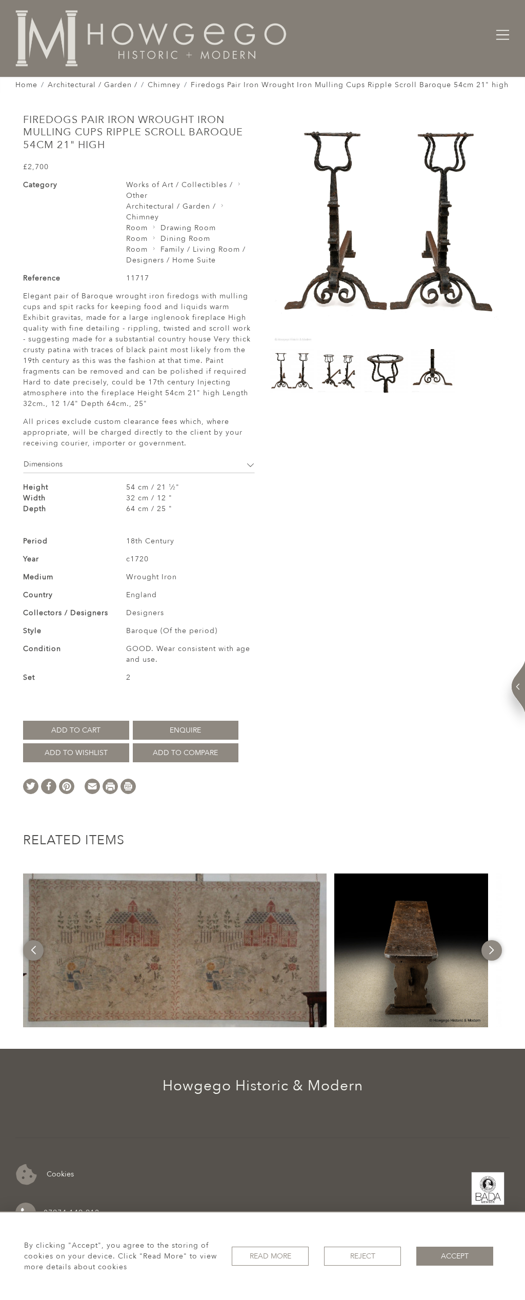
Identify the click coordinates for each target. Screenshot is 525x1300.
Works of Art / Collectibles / (179, 185)
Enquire (185, 730)
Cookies (59, 1174)
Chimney (164, 85)
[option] (175, 950)
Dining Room (185, 238)
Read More (270, 1256)
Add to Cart (75, 730)
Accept (455, 1256)
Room (137, 228)
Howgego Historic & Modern (263, 1085)
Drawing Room (188, 228)
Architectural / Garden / (92, 85)
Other (137, 195)
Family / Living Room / (203, 249)
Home (26, 85)
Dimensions (43, 464)
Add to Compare (185, 753)
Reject (362, 1256)
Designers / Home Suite (171, 260)
